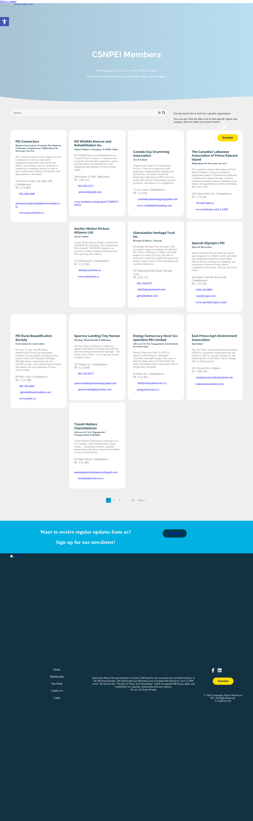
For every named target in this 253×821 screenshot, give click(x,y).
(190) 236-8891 (204, 289)
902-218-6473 (85, 373)
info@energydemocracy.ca (152, 383)
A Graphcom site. (223, 701)
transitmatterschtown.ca (90, 478)
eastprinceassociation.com (209, 383)
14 (132, 500)
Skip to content (8, 1)
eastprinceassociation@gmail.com (214, 377)
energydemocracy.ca (147, 389)
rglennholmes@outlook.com (35, 392)
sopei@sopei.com (205, 295)
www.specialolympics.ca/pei (210, 302)
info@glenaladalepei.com (151, 289)
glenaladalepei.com (147, 295)
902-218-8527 (144, 283)
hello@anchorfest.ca (89, 270)
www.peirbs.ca (27, 398)
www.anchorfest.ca (88, 276)
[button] (4, 21)
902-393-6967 (27, 386)
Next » (141, 500)
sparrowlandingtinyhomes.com (94, 389)
